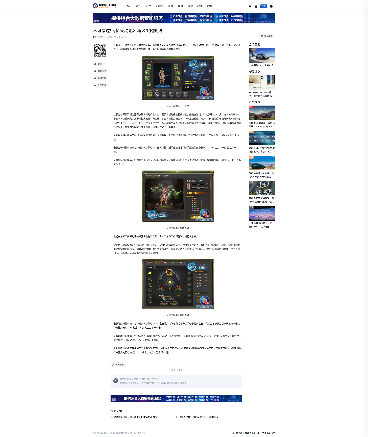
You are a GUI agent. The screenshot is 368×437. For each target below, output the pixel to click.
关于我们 (100, 85)
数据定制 (100, 78)
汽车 (148, 6)
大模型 (160, 6)
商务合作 (100, 71)
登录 (264, 6)
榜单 (200, 6)
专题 (190, 6)
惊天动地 (266, 36)
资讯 (138, 6)
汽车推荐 (254, 102)
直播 (171, 6)
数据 (210, 6)
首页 (129, 6)
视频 (180, 6)
